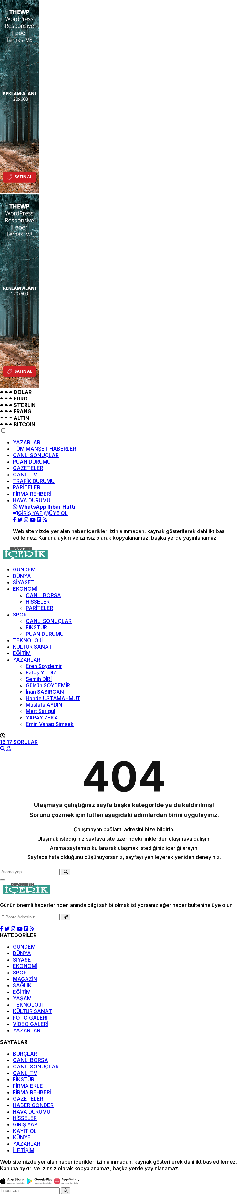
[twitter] (20, 519)
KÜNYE (22, 1137)
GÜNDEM (24, 569)
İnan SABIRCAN (45, 692)
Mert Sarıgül (40, 711)
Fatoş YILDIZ (41, 672)
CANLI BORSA (43, 595)
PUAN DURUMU (32, 461)
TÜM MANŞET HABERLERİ (45, 449)
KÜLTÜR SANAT (32, 647)
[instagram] (26, 519)
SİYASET (24, 582)
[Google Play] (40, 1183)
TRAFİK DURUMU (34, 481)
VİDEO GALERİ (30, 1024)
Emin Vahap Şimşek (50, 724)
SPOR (20, 614)
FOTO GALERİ (30, 1017)
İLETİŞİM (23, 1150)
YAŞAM (22, 998)
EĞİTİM (22, 653)
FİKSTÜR (36, 627)
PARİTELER (26, 487)
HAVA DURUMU (31, 500)
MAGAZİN (25, 979)
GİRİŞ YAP (25, 1124)
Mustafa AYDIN (44, 704)
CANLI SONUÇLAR (36, 455)
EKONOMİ (25, 589)
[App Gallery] (67, 1183)
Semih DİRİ (39, 679)
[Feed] (45, 519)
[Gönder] (65, 917)
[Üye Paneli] (8, 748)
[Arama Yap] (2, 748)
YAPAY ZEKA (42, 717)
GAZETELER (28, 468)
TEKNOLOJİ (28, 640)
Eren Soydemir (44, 666)
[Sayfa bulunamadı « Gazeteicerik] (24, 558)
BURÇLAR (25, 1053)
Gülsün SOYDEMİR (48, 685)
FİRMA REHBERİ (32, 494)
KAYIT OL (25, 1131)
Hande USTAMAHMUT (53, 698)
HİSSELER (38, 601)
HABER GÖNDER (33, 1105)
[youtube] (33, 519)
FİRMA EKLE (28, 1086)
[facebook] (14, 519)
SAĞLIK (22, 985)
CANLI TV (25, 474)
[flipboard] (39, 519)
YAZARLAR (26, 442)
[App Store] (13, 1183)
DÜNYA (22, 576)
